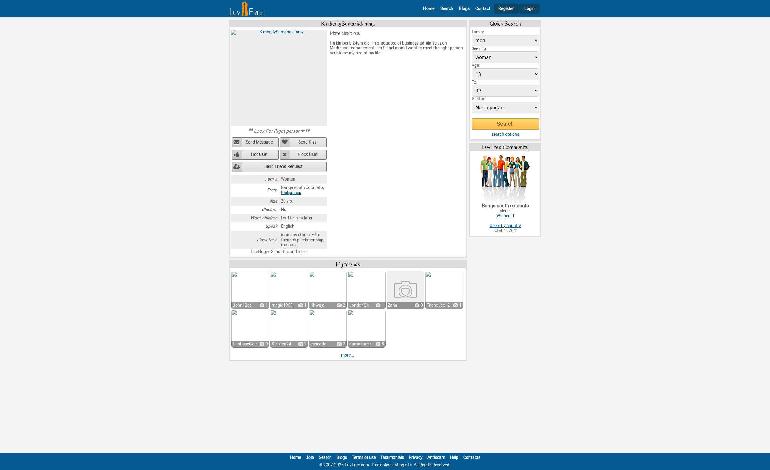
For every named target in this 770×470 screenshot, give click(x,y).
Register (506, 8)
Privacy (416, 457)
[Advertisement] (385, 408)
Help (454, 457)
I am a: (478, 32)
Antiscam (436, 457)
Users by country (505, 225)
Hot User (259, 154)
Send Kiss (307, 142)
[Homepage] (246, 8)
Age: (476, 65)
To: (474, 82)
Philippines (291, 192)
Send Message (259, 142)
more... (347, 355)
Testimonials (392, 457)
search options (505, 134)
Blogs (464, 8)
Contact (482, 8)
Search (446, 8)
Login (529, 8)
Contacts (471, 457)
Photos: (479, 98)
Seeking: (479, 48)
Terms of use (364, 457)
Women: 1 (505, 215)
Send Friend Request (283, 166)
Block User (307, 154)
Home (428, 8)
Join (310, 457)
